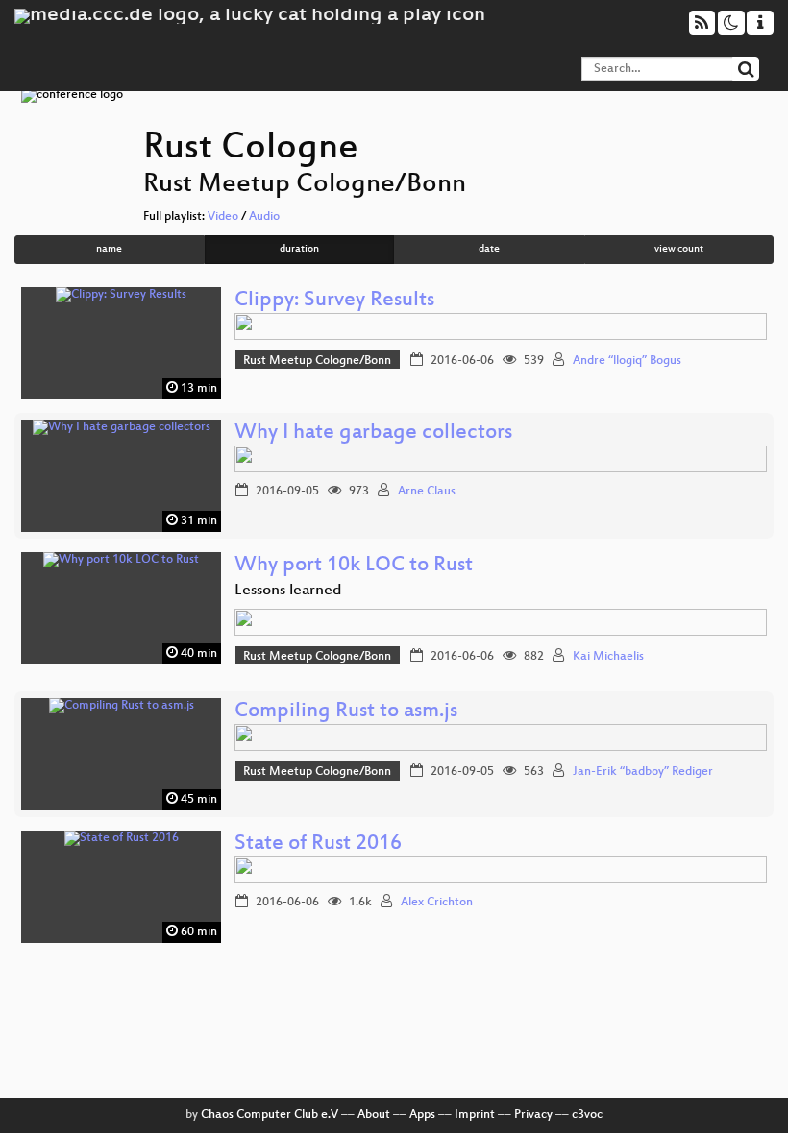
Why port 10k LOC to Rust (353, 566)
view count (678, 249)
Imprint (475, 1114)
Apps (422, 1114)
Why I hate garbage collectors (373, 434)
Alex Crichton (437, 902)
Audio (264, 217)
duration (299, 249)
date (489, 249)
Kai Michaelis (608, 656)
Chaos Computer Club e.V (269, 1114)
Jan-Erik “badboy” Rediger (643, 772)
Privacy (533, 1114)
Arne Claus (427, 491)
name (109, 249)
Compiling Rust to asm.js (345, 712)
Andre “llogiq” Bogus (627, 361)
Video (223, 217)
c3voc (587, 1114)
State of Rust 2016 (318, 844)
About (373, 1114)
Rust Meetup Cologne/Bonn (317, 361)
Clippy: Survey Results (334, 301)
